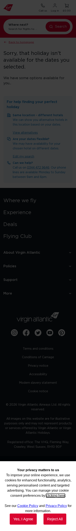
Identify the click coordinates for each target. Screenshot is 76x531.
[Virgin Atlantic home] (8, 7)
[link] (38, 201)
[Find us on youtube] (49, 332)
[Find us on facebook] (26, 332)
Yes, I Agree (23, 519)
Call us (43, 10)
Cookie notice (38, 391)
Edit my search (23, 156)
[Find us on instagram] (14, 332)
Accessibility (38, 374)
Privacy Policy (56, 506)
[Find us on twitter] (38, 332)
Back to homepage (21, 42)
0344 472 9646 (38, 167)
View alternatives (25, 132)
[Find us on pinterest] (61, 332)
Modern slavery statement (38, 382)
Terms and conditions (38, 348)
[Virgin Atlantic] (38, 317)
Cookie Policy (27, 506)
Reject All (54, 519)
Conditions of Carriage (38, 357)
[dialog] (38, 496)
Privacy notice (38, 365)
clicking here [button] (55, 495)
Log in (55, 10)
